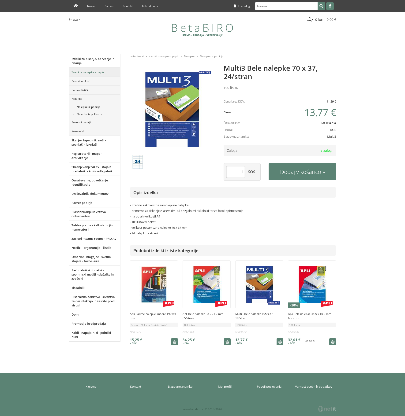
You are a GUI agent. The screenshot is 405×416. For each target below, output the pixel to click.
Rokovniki (77, 131)
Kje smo (91, 386)
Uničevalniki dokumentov (90, 193)
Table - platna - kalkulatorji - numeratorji (91, 227)
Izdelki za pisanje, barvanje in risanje (92, 61)
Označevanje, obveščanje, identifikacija (90, 182)
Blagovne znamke (180, 386)
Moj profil (225, 386)
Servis (109, 6)
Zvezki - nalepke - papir (88, 72)
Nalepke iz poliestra (89, 114)
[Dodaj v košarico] (174, 341)
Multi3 (331, 136)
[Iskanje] (321, 6)
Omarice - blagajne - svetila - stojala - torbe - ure (91, 259)
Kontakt (128, 6)
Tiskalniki (78, 288)
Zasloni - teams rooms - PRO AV (93, 238)
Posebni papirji (81, 122)
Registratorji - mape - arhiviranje (86, 155)
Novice (91, 6)
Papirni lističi (79, 90)
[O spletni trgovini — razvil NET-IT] (327, 409)
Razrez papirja (82, 203)
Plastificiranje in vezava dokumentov (88, 214)
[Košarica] (321, 19)
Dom (75, 314)
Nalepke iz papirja (88, 107)
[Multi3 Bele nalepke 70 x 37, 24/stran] (172, 109)
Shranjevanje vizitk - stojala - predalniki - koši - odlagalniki (92, 169)
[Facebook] (330, 6)
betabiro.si (137, 56)
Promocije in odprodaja (88, 323)
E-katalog (243, 6)
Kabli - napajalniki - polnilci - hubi (92, 335)
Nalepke (76, 99)
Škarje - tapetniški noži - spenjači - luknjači (88, 142)
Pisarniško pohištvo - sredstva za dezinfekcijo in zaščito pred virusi (93, 301)
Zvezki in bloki (80, 81)
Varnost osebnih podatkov (313, 386)
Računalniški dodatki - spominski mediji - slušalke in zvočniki (92, 274)
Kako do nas (150, 6)
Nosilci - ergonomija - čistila (91, 248)
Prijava (74, 20)
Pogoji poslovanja (269, 386)
